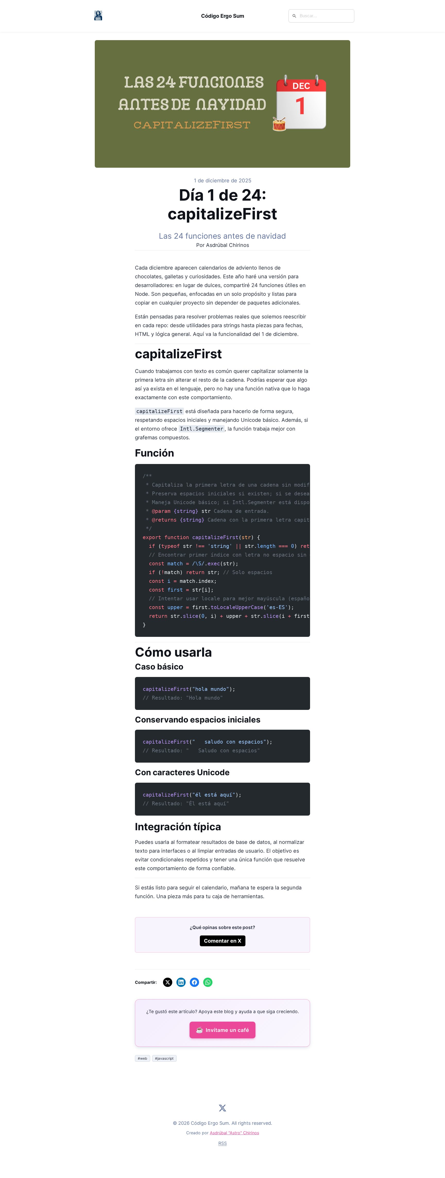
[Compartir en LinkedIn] (181, 982)
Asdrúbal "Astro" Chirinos (234, 1132)
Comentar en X (222, 941)
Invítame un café (222, 1029)
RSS (222, 1143)
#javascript (164, 1058)
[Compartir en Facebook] (194, 982)
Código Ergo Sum (222, 16)
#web (142, 1058)
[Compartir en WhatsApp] (207, 982)
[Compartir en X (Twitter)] (167, 982)
